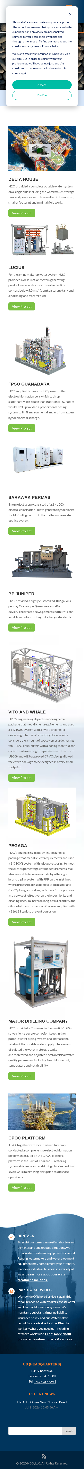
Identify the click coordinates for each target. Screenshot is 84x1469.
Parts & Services (35, 1290)
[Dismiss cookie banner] (70, 14)
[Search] (69, 1431)
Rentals (26, 1236)
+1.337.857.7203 (45, 1381)
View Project (22, 213)
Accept (42, 84)
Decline (42, 95)
